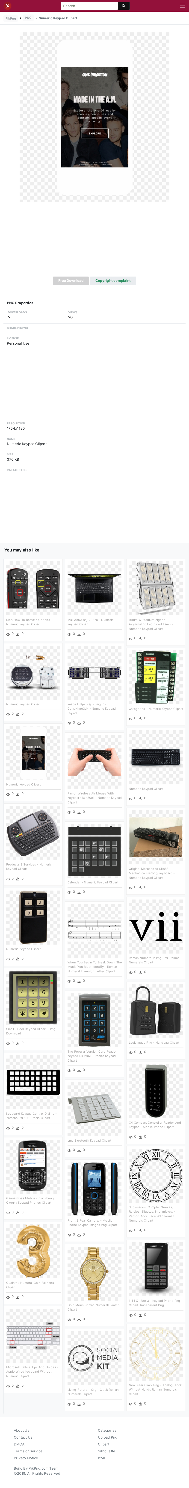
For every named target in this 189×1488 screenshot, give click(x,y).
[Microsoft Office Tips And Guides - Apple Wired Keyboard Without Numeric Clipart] (33, 1335)
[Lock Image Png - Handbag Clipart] (156, 1011)
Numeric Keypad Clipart (23, 704)
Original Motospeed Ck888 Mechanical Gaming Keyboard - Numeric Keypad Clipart (152, 873)
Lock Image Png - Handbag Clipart (154, 1042)
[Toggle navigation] (182, 6)
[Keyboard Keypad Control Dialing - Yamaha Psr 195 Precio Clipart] (33, 1082)
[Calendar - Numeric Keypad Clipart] (94, 850)
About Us (21, 1430)
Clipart (103, 1444)
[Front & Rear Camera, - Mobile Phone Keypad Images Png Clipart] (94, 1189)
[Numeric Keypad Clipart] (94, 117)
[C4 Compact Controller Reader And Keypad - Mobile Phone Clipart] (156, 1091)
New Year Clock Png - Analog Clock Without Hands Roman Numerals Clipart (155, 1389)
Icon (101, 1458)
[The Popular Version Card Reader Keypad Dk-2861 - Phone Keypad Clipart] (94, 1020)
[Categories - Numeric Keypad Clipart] (156, 677)
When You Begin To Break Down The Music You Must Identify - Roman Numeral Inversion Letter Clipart (95, 966)
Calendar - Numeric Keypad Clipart (93, 882)
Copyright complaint (113, 280)
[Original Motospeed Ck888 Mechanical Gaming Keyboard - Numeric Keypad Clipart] (156, 837)
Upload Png (107, 1437)
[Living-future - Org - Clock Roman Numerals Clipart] (94, 1358)
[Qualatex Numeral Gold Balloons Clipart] (33, 1251)
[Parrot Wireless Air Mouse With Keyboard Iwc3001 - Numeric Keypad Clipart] (94, 762)
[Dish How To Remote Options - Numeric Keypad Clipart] (33, 588)
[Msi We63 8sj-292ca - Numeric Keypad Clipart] (94, 588)
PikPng (11, 18)
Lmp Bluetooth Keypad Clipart (89, 1140)
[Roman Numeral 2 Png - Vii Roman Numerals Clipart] (156, 926)
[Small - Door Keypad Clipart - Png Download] (33, 997)
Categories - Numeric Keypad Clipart (156, 709)
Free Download (71, 280)
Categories (107, 1430)
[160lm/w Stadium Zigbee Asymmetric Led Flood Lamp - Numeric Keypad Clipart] (156, 588)
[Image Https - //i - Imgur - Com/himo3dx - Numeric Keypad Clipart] (94, 672)
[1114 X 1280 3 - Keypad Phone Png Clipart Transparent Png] (156, 1269)
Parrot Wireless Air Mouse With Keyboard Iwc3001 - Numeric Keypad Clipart (95, 797)
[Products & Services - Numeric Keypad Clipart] (33, 833)
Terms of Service (28, 1451)
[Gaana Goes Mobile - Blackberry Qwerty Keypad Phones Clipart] (33, 1166)
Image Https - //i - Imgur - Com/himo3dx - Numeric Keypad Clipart (92, 708)
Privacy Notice (26, 1458)
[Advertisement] (94, 242)
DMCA (19, 1444)
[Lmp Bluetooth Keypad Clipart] (94, 1109)
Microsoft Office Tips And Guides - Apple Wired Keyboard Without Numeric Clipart (32, 1371)
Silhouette (106, 1451)
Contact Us (23, 1437)
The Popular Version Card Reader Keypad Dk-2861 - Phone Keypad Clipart (92, 1056)
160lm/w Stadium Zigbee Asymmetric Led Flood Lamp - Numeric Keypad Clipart (151, 624)
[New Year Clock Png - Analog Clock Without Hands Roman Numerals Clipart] (156, 1353)
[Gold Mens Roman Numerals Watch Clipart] (94, 1273)
